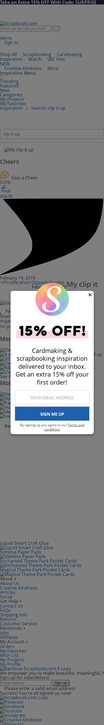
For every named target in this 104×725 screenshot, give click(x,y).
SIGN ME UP (52, 414)
